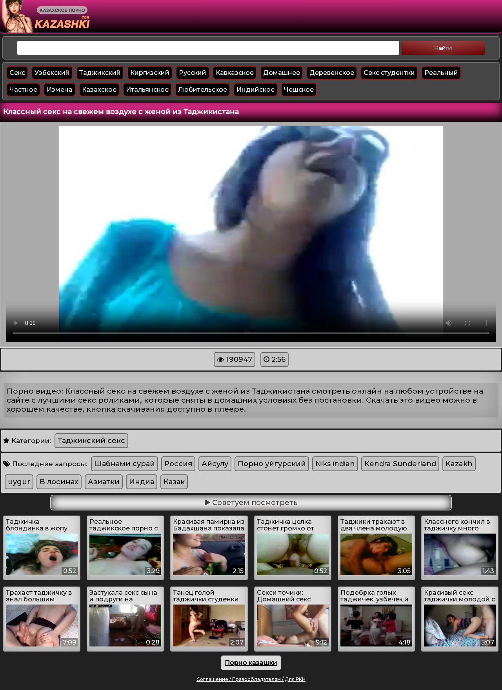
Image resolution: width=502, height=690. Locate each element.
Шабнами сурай (124, 463)
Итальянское (147, 89)
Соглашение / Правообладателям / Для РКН (251, 679)
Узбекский (52, 72)
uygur (19, 482)
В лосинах (59, 482)
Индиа (141, 482)
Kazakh (459, 463)
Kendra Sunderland (400, 463)
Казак (174, 482)
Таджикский (100, 72)
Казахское (99, 89)
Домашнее (281, 72)
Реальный (441, 72)
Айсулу (215, 463)
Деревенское (331, 72)
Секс (17, 72)
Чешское (299, 89)
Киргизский (149, 72)
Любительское (202, 89)
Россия (178, 463)
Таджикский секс (91, 440)
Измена (60, 89)
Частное (23, 89)
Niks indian (335, 463)
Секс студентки (389, 72)
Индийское (255, 89)
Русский (192, 72)
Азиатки (104, 482)
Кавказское (235, 72)
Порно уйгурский (272, 463)
